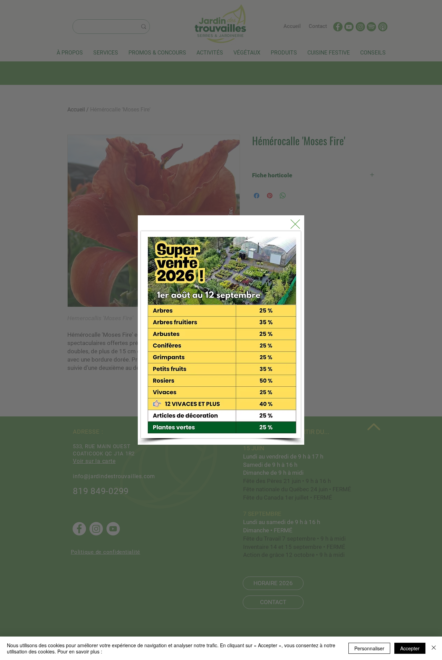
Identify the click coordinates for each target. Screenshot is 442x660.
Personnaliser (369, 648)
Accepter (410, 648)
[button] (295, 224)
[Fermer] (434, 648)
